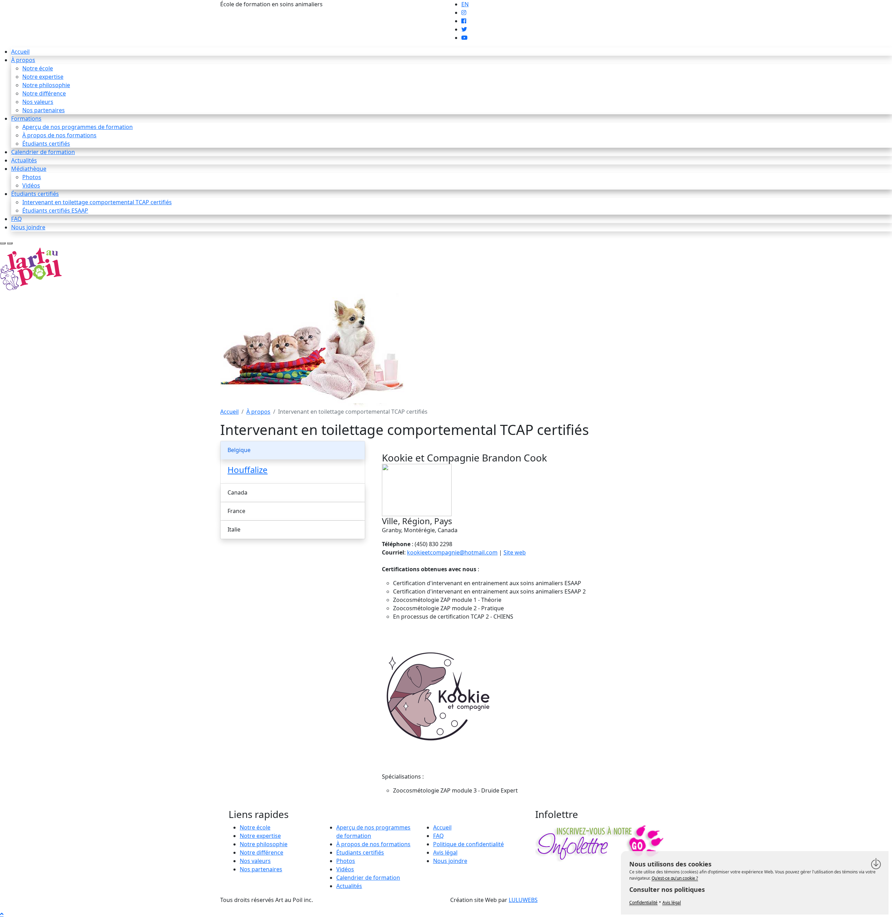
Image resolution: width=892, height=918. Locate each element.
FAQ (16, 219)
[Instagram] (463, 12)
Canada (237, 492)
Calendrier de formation (43, 152)
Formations (26, 118)
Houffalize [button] (248, 469)
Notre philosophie (46, 85)
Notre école (37, 68)
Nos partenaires (43, 110)
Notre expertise (42, 77)
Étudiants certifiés (46, 143)
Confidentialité (643, 902)
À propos (23, 60)
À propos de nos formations (59, 135)
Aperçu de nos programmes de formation (77, 127)
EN (465, 4)
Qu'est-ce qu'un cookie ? (675, 878)
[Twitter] (464, 29)
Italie (234, 529)
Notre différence (44, 93)
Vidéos (31, 185)
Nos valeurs (37, 102)
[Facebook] (463, 21)
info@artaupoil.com (350, 4)
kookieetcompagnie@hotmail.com (452, 552)
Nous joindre (28, 227)
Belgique (239, 450)
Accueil (20, 51)
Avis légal (445, 852)
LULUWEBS (523, 900)
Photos (31, 177)
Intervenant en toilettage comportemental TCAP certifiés (97, 202)
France (236, 511)
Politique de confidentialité (468, 844)
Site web (514, 552)
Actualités (24, 160)
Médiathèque (28, 169)
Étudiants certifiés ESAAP (55, 210)
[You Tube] (464, 37)
